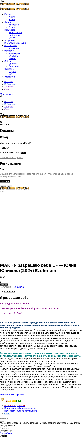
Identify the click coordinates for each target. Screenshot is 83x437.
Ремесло (9, 51)
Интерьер (14, 25)
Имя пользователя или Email (15, 143)
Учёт (11, 74)
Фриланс (9, 69)
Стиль (12, 27)
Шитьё (12, 58)
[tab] (43, 291)
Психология (10, 45)
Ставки (12, 38)
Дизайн (8, 22)
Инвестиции (15, 32)
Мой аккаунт (6, 94)
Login (9, 186)
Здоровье (9, 40)
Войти (23, 153)
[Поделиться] (3, 418)
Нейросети (14, 35)
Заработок (9, 30)
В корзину (4, 284)
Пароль (4, 148)
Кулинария (14, 53)
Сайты (7, 61)
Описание (9, 291)
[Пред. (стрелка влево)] (1, 421)
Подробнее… (7, 433)
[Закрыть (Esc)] (1, 418)
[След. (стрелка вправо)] (3, 421)
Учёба (12, 19)
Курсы (7, 14)
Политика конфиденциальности (21, 408)
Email (3, 169)
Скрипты (13, 64)
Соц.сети (14, 66)
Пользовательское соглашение (20, 411)
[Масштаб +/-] (7, 418)
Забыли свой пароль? (11, 157)
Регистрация (5, 181)
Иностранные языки (15, 43)
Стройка (13, 56)
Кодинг (12, 71)
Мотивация (15, 48)
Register (3, 186)
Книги (12, 17)
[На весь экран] (5, 418)
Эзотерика (9, 77)
